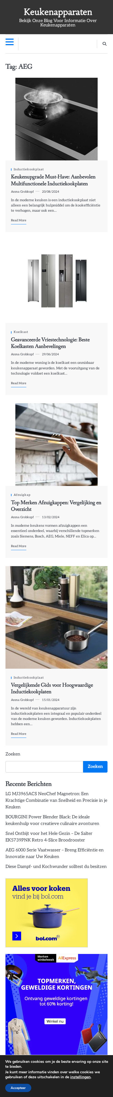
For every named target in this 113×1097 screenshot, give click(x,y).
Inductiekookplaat (29, 169)
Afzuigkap (22, 495)
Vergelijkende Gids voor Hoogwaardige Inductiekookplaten (52, 688)
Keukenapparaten (58, 11)
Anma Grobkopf (22, 191)
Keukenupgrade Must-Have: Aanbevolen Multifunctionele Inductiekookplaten (53, 180)
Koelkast (21, 332)
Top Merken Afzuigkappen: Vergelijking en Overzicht (56, 506)
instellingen (80, 1077)
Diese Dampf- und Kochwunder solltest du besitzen (56, 866)
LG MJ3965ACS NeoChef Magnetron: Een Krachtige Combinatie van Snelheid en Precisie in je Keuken (56, 800)
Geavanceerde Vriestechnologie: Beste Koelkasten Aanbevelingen (50, 343)
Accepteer (18, 1088)
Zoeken (12, 754)
